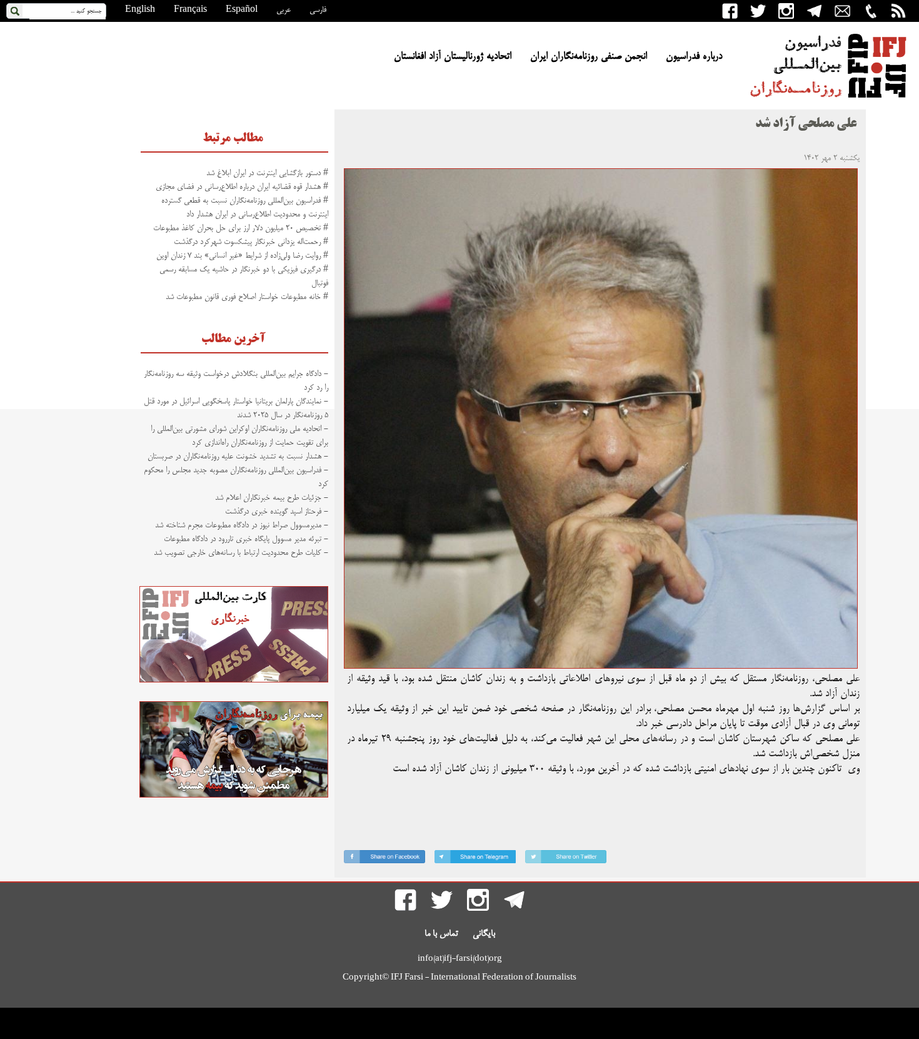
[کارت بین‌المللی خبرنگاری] (233, 681)
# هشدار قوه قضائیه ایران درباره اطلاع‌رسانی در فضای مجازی (242, 187)
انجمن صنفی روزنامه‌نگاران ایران (588, 57)
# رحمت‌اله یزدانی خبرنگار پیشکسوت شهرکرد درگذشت (251, 242)
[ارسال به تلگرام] (475, 859)
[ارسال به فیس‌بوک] (384, 859)
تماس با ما (441, 934)
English (140, 10)
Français (190, 10)
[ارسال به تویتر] (565, 859)
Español (242, 10)
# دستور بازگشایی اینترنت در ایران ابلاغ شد (267, 173)
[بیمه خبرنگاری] (233, 796)
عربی (283, 10)
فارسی (317, 10)
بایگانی (484, 934)
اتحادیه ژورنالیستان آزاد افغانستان (452, 57)
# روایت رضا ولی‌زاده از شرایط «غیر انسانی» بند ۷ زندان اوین (242, 256)
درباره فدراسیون (694, 57)
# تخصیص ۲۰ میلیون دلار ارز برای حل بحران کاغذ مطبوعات (240, 228)
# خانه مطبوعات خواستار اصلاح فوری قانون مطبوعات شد (247, 297)
